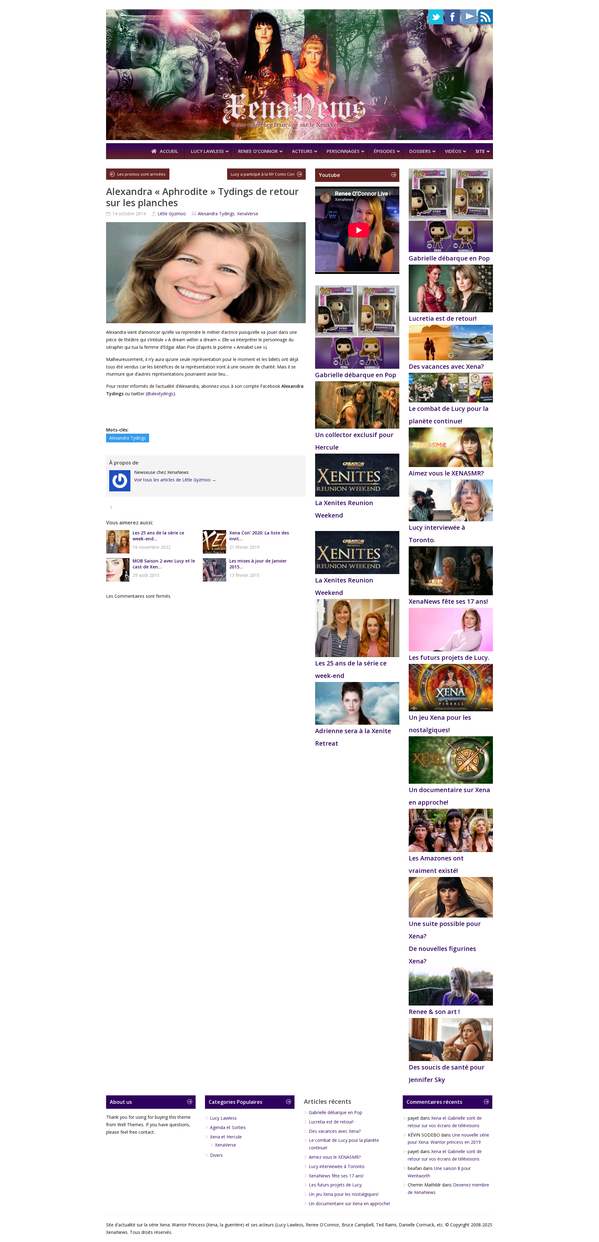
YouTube (468, 16)
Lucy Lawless (223, 1118)
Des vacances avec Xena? (446, 366)
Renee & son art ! (434, 1011)
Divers (216, 1155)
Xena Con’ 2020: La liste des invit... (259, 536)
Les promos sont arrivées (141, 174)
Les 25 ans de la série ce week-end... (158, 536)
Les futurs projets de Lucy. (449, 657)
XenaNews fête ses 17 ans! (448, 601)
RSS (485, 16)
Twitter (435, 16)
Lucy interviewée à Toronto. (337, 1166)
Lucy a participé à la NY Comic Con (263, 174)
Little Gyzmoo (172, 214)
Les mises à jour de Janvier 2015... (258, 564)
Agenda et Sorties (228, 1127)
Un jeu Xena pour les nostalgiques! (343, 1194)
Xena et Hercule (226, 1137)
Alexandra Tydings (216, 214)
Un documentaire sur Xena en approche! (349, 1203)
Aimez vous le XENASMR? (446, 473)
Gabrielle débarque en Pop (355, 375)
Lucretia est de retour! (443, 318)
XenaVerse (247, 214)
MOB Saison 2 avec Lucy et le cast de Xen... (164, 564)
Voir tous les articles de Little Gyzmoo (175, 480)
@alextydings (160, 394)
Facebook (452, 16)
